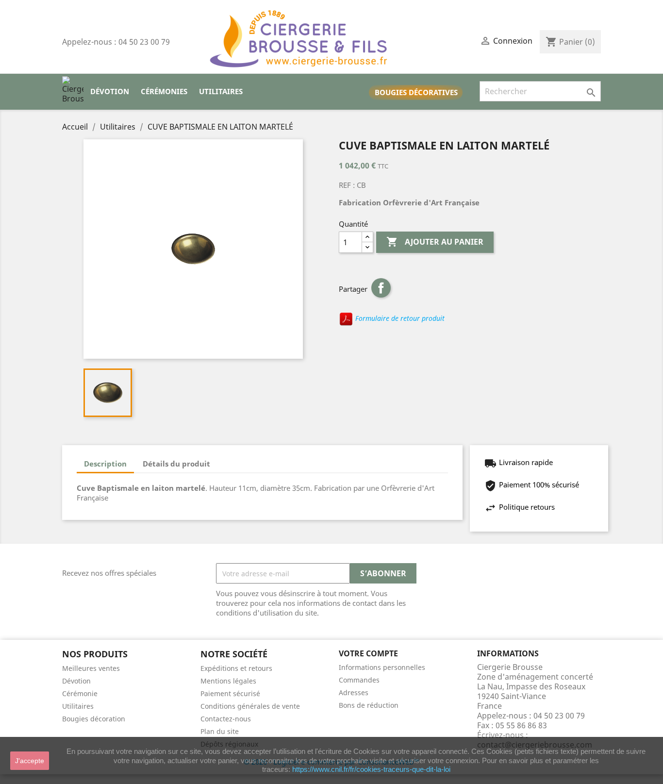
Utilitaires (221, 91)
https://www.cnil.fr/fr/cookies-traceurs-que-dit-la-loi (371, 769)
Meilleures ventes (91, 668)
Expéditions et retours (236, 668)
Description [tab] (105, 463)
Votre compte (368, 653)
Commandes (359, 679)
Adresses (353, 692)
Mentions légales (228, 680)
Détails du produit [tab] (176, 463)
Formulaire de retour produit (399, 318)
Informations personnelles (382, 667)
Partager (381, 288)
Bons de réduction (368, 705)
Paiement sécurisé (230, 693)
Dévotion (109, 91)
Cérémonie (80, 693)
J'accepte (29, 761)
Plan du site (219, 731)
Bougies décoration (93, 718)
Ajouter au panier (434, 242)
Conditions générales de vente (250, 706)
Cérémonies (164, 91)
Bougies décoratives (416, 92)
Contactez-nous (225, 718)
